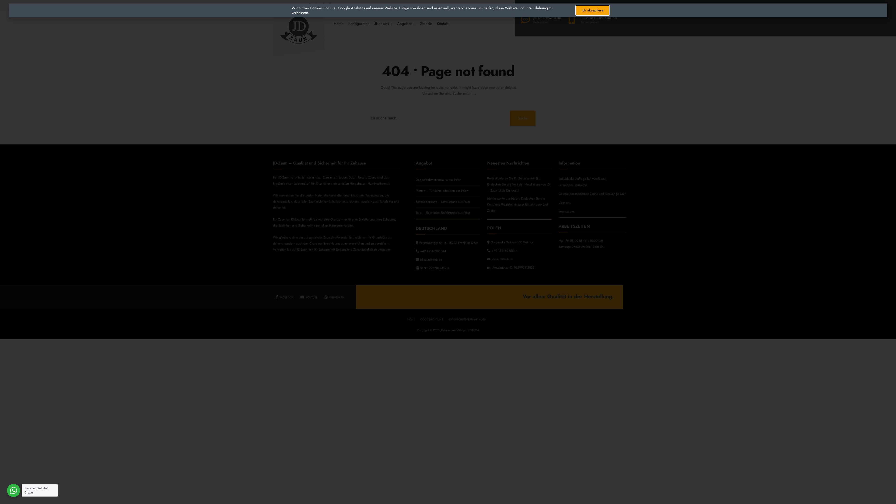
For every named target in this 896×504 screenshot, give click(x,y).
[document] (448, 252)
